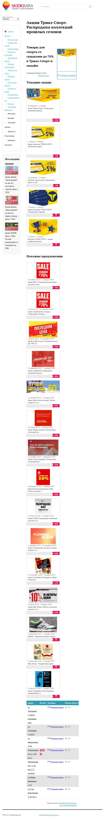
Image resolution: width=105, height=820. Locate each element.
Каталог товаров (68, 75)
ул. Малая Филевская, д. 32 (32, 781)
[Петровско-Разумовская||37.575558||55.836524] (43, 750)
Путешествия (13, 95)
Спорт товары (13, 49)
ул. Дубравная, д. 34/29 (32, 730)
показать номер (57, 707)
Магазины (11, 114)
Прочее (11, 104)
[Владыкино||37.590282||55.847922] (41, 754)
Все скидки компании (68, 805)
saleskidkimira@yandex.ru (49, 815)
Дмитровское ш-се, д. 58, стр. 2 (33, 754)
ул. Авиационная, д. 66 (33, 742)
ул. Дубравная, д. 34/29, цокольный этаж (32, 715)
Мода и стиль (13, 40)
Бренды (11, 118)
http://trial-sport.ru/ (69, 803)
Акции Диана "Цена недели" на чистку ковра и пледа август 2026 (11, 213)
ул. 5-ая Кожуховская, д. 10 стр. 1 (33, 793)
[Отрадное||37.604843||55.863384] (41, 750)
